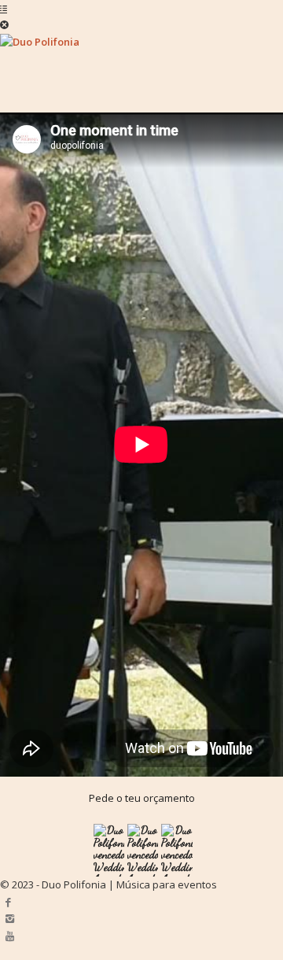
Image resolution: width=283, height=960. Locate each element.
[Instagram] (10, 918)
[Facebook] (8, 902)
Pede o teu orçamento (142, 798)
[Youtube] (10, 936)
